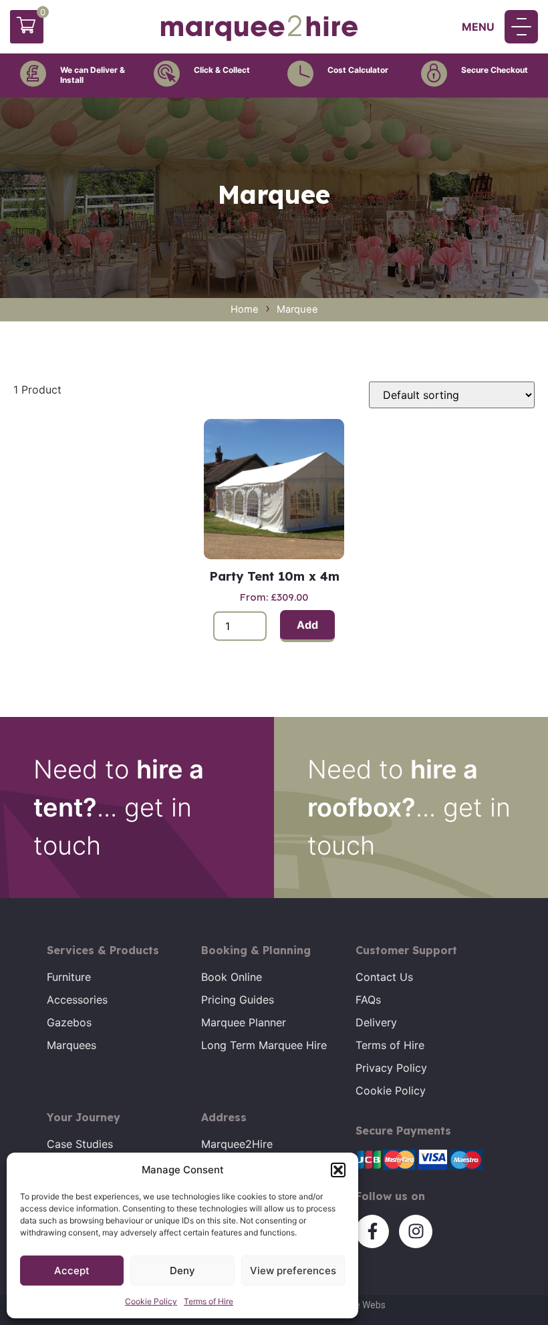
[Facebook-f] (372, 1231)
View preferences (293, 1270)
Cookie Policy (151, 1301)
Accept (72, 1270)
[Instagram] (415, 1231)
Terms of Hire (208, 1301)
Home (245, 309)
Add (307, 624)
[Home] (259, 39)
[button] (338, 1170)
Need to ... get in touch (118, 807)
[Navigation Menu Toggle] (521, 26)
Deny (182, 1270)
